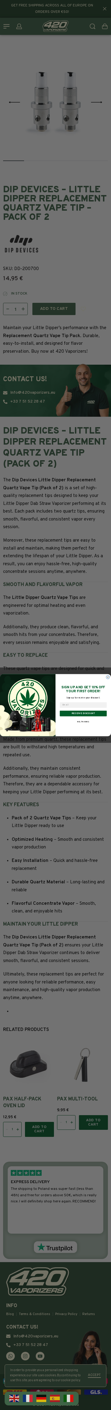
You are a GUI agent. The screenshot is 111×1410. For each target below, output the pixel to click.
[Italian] (69, 1398)
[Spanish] (55, 1398)
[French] (28, 1398)
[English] (14, 1398)
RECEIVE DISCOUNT (83, 713)
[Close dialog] (107, 677)
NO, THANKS (83, 722)
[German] (41, 1398)
